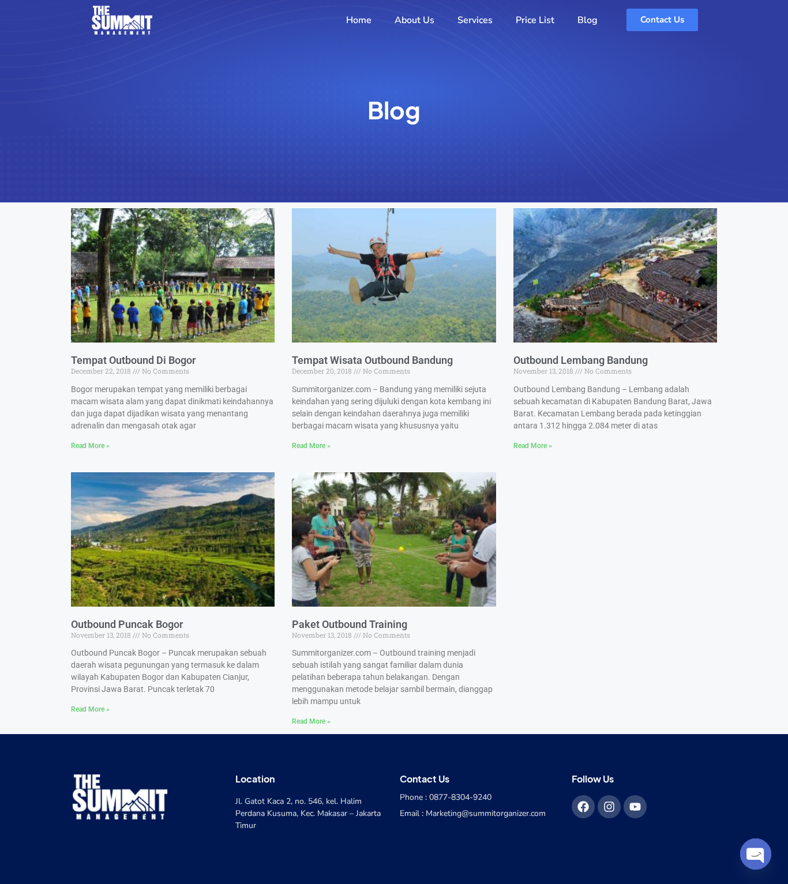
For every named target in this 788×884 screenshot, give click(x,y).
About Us (414, 20)
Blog (587, 20)
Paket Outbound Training (349, 624)
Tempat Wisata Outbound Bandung (372, 360)
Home (359, 20)
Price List (535, 20)
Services (475, 20)
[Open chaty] (755, 854)
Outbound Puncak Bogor (127, 624)
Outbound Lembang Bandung (580, 360)
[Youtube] (635, 806)
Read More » (90, 446)
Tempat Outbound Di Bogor (133, 360)
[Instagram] (609, 806)
